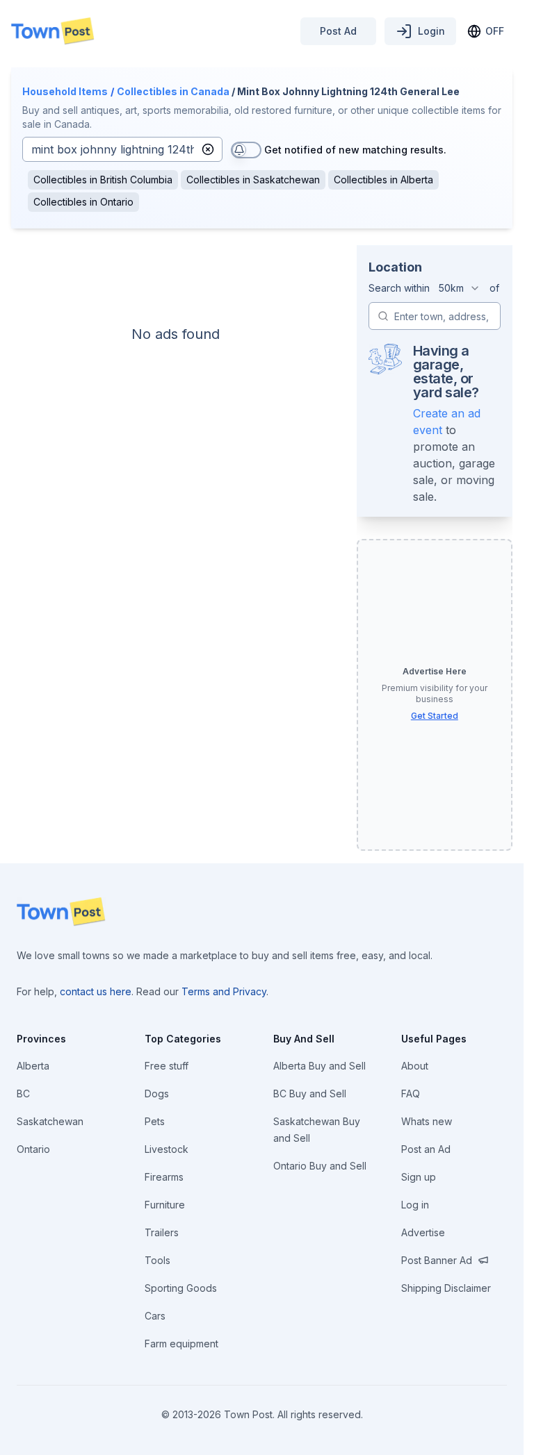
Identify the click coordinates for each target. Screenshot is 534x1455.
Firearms (164, 1177)
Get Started (434, 715)
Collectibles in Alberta (383, 179)
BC (23, 1093)
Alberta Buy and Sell (319, 1066)
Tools (157, 1260)
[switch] (246, 150)
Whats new (426, 1121)
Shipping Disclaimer (446, 1288)
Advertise (423, 1232)
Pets (155, 1121)
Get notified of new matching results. (355, 150)
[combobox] (459, 288)
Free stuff (166, 1066)
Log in (415, 1205)
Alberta (33, 1066)
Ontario (33, 1149)
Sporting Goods (181, 1288)
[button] (208, 149)
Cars (155, 1316)
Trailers (162, 1232)
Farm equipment (181, 1343)
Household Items (65, 91)
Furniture (165, 1205)
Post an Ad (426, 1149)
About (414, 1066)
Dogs (157, 1093)
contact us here (95, 991)
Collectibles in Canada (173, 91)
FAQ (410, 1093)
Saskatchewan (50, 1121)
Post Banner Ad (436, 1260)
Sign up (418, 1177)
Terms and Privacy (223, 991)
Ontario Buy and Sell (319, 1166)
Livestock (166, 1149)
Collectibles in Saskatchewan (253, 179)
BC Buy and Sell (309, 1093)
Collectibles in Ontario (83, 202)
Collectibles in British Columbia (102, 179)
